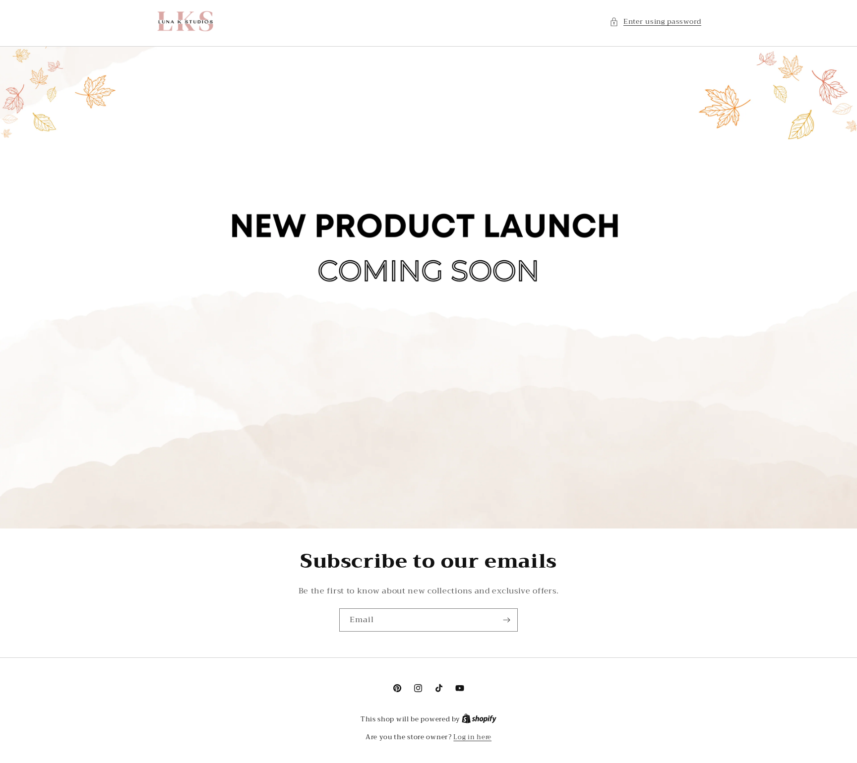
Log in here (472, 737)
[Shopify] (479, 719)
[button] (655, 21)
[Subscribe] (506, 620)
